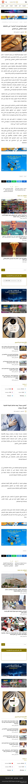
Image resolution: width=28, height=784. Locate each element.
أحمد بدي (22, 32)
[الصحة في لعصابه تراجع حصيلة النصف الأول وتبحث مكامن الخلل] (14, 602)
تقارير (7, 6)
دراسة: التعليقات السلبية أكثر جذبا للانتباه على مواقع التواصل (21, 564)
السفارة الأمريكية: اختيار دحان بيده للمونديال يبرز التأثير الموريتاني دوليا (14, 237)
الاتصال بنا (21, 778)
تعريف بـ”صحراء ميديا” (9, 778)
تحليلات (11, 6)
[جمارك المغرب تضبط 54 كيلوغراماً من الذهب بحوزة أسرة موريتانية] (23, 363)
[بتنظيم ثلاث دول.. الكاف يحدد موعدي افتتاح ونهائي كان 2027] (14, 249)
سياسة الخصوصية (23, 782)
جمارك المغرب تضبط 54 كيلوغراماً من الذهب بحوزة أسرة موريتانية (10, 362)
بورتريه (2, 6)
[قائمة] (26, 2)
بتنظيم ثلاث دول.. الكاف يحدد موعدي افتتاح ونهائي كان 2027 (15, 259)
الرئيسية (24, 6)
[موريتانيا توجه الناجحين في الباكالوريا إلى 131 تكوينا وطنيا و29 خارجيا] (23, 356)
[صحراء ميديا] (14, 2)
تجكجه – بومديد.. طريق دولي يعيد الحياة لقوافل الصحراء (20, 189)
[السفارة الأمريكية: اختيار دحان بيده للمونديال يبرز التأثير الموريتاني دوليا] (14, 228)
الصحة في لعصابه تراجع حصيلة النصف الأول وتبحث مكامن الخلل (15, 612)
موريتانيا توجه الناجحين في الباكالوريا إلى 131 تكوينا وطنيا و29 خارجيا (10, 355)
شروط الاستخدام (5, 781)
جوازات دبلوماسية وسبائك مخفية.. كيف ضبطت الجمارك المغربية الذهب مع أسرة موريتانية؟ (10, 348)
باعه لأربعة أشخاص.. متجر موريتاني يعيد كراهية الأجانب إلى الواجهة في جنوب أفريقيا (14, 216)
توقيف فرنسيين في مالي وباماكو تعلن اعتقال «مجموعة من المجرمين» (8, 190)
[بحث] (6, 2)
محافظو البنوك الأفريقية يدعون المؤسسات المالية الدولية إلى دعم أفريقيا (8, 564)
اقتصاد (16, 6)
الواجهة (21, 176)
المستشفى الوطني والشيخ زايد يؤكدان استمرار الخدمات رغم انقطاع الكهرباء (16, 590)
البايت (25, 176)
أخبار (20, 6)
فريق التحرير (16, 778)
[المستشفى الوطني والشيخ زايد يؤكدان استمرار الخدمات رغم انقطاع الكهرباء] (14, 581)
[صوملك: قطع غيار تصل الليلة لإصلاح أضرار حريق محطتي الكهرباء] (23, 370)
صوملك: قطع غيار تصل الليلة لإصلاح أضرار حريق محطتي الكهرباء (10, 369)
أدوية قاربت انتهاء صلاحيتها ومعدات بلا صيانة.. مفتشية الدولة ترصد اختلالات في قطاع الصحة (14, 633)
